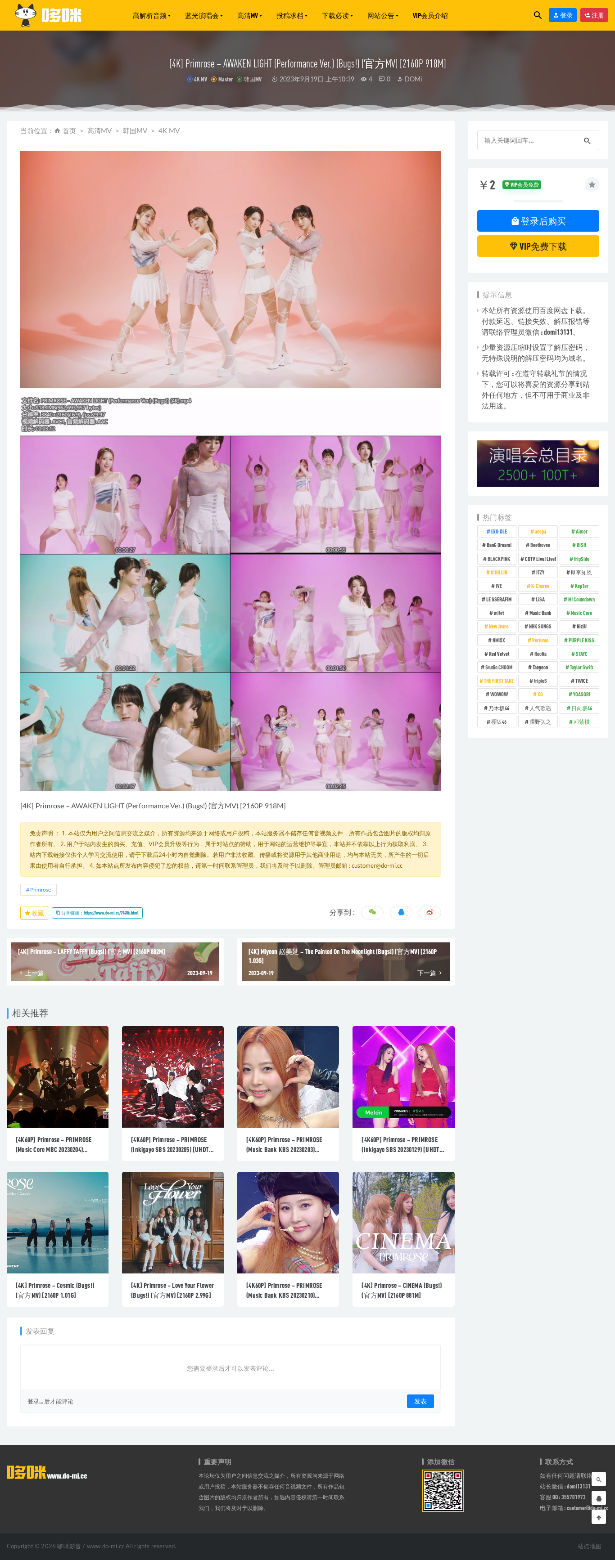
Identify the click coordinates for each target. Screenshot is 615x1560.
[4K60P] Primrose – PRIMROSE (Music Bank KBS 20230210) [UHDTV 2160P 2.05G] (284, 1295)
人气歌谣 (540, 708)
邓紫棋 (582, 721)
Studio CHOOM (498, 667)
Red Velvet (499, 653)
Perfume (540, 640)
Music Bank (540, 613)
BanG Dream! (499, 545)
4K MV (200, 79)
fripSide (581, 559)
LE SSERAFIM (498, 599)
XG (540, 694)
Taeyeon (540, 667)
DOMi (412, 79)
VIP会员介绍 (430, 15)
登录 (566, 15)
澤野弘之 (540, 721)
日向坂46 (581, 708)
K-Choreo (540, 586)
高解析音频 (150, 15)
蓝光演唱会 (202, 15)
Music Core (581, 613)
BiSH (581, 545)
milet (499, 613)
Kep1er (581, 586)
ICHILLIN (499, 572)
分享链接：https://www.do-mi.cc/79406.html (99, 912)
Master (225, 79)
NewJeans (499, 626)
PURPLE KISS (581, 640)
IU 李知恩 (581, 572)
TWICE (581, 680)
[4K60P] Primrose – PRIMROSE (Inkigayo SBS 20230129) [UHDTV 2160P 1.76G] (402, 1149)
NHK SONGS (540, 626)
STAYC (582, 653)
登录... (35, 1401)
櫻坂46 (498, 721)
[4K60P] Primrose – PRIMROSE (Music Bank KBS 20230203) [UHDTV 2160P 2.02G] (284, 1149)
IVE (499, 586)
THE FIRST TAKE (499, 680)
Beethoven (540, 545)
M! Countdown (581, 599)
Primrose (50, 806)
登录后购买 (543, 220)
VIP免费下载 (542, 246)
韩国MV (253, 79)
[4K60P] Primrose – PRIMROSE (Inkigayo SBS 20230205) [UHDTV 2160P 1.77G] (171, 1149)
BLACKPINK (499, 559)
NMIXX (499, 640)
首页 (69, 131)
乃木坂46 (498, 708)
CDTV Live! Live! (540, 559)
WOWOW (499, 694)
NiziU (582, 626)
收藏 (37, 913)
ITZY (540, 572)
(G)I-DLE (499, 531)
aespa (540, 531)
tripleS (540, 680)
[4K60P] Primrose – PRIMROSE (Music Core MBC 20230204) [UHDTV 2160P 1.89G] (53, 1149)
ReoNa (540, 653)
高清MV (247, 15)
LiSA (540, 599)
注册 (597, 15)
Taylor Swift (581, 667)
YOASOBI (581, 694)
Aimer (582, 531)
